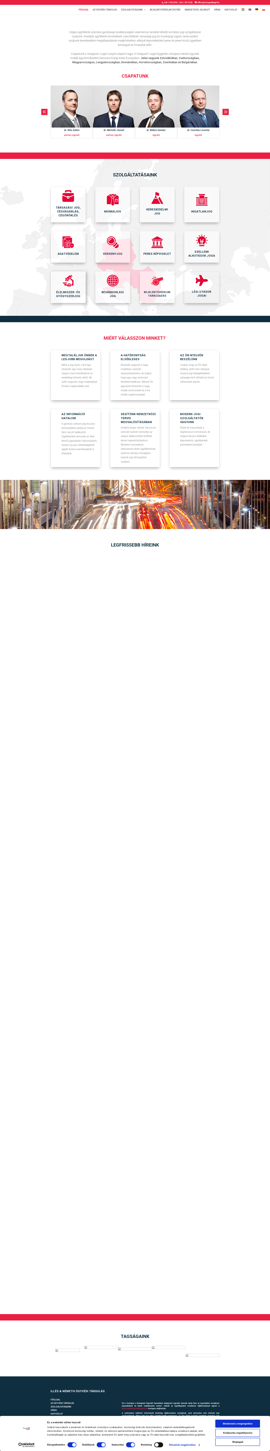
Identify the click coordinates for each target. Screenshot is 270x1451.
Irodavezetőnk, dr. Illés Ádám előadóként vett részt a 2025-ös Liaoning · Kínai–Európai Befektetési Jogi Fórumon (95, 1284)
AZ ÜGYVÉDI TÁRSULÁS (105, 10)
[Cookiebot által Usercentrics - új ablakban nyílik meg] (26, 1445)
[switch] (101, 1444)
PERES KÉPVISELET (157, 253)
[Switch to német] (256, 12)
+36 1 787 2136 (185, 2)
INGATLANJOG (201, 211)
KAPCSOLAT (231, 10)
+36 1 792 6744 (170, 2)
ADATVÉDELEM (68, 253)
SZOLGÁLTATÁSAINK (132, 10)
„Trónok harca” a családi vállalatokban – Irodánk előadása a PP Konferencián (69, 718)
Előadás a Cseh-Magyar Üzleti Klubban (41, 905)
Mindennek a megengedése (237, 1423)
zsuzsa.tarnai (25, 724)
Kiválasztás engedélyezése (237, 1432)
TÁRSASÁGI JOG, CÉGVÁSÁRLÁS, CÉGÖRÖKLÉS (68, 211)
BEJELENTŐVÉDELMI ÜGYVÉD (165, 10)
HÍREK (217, 10)
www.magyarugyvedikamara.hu (135, 1408)
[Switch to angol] (249, 12)
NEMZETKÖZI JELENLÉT (197, 10)
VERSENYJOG (112, 253)
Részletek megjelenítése (182, 1445)
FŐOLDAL (84, 10)
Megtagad (237, 1442)
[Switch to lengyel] (263, 12)
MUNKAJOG (112, 211)
